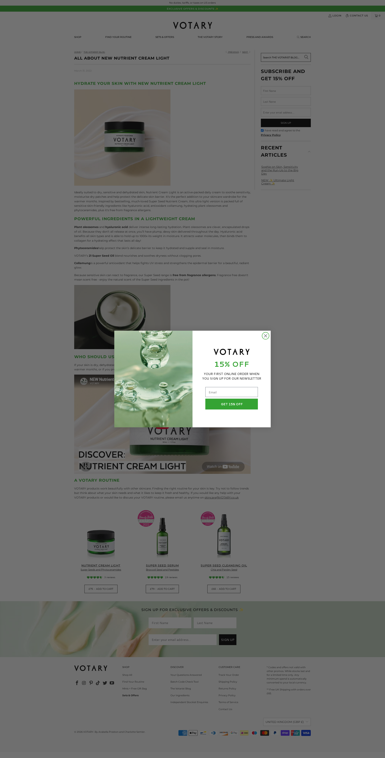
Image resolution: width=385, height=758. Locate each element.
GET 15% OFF (232, 404)
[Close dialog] (265, 335)
